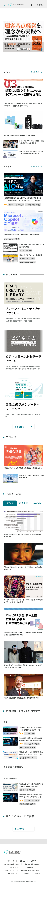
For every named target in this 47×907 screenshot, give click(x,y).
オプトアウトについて (11, 870)
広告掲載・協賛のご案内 (33, 864)
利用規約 (31, 867)
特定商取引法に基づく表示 (13, 864)
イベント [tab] (37, 503)
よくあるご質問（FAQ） (13, 873)
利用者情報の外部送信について (31, 870)
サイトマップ (37, 873)
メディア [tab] (10, 503)
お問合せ (27, 873)
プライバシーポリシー (17, 867)
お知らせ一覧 (12, 861)
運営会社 (24, 861)
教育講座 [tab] (23, 503)
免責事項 (34, 861)
